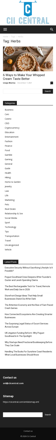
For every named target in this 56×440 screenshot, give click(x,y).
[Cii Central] (28, 12)
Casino (8, 118)
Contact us (28, 431)
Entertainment (12, 136)
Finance (8, 145)
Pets (7, 204)
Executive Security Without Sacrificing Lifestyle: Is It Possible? (29, 269)
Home (5, 36)
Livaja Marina (9, 83)
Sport (7, 222)
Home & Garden (13, 181)
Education (9, 132)
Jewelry (8, 186)
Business (9, 109)
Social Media (11, 218)
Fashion (8, 141)
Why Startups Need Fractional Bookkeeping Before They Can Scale (28, 344)
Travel (8, 240)
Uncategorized (12, 245)
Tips (7, 231)
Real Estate (10, 209)
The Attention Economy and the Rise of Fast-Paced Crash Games (29, 306)
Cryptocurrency (12, 127)
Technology (10, 227)
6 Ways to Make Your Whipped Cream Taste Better (24, 77)
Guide (7, 168)
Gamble (8, 154)
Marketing (9, 199)
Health (8, 172)
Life (6, 195)
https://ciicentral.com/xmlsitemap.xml (21, 401)
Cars (7, 114)
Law (7, 190)
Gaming (8, 159)
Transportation (12, 236)
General (8, 163)
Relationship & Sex (14, 213)
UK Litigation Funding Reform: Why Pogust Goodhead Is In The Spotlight (24, 334)
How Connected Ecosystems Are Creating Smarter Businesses (28, 316)
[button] (5, 29)
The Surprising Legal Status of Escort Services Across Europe (26, 325)
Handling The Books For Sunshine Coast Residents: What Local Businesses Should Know (28, 353)
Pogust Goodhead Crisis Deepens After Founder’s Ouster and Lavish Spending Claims (28, 278)
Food (7, 150)
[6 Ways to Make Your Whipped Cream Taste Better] (28, 58)
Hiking (8, 177)
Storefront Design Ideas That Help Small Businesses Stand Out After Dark (24, 297)
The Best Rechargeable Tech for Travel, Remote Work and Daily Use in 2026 (27, 288)
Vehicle (8, 249)
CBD (7, 123)
